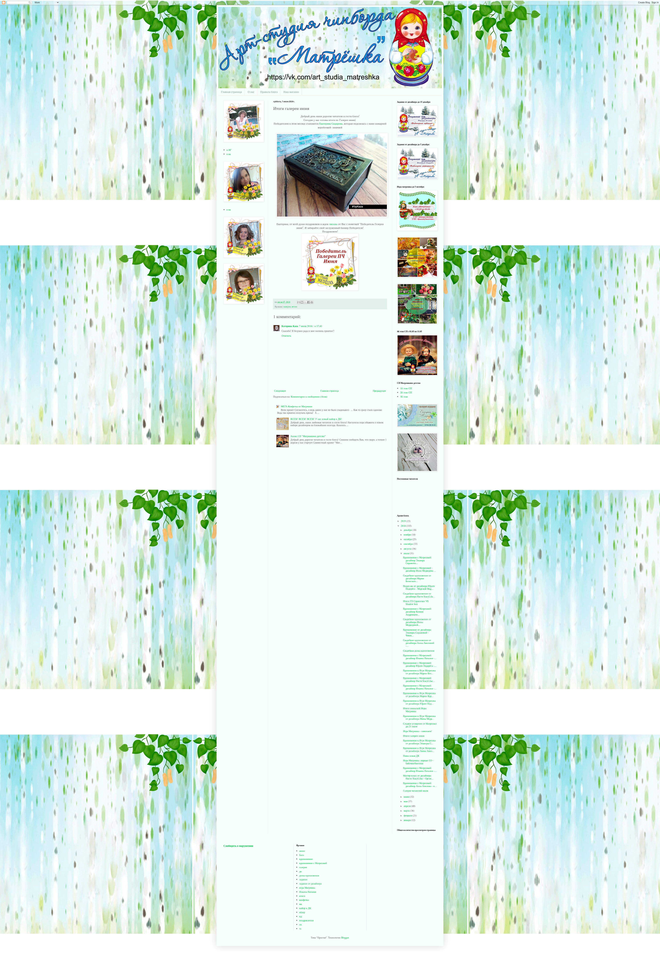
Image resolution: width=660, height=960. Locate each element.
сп (300, 924)
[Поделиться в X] (305, 302)
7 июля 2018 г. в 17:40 (310, 326)
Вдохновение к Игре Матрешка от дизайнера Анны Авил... (419, 749)
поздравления (306, 920)
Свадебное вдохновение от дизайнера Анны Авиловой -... (418, 643)
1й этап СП (406, 388)
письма (333, 224)
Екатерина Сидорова (331, 123)
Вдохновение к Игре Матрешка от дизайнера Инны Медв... (419, 717)
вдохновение (306, 859)
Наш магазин (291, 92)
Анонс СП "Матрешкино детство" (308, 436)
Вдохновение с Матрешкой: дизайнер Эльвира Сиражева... (417, 560)
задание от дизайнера (310, 883)
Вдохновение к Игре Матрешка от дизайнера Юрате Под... (419, 702)
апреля (407, 806)
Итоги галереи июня (413, 735)
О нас (251, 92)
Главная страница (231, 92)
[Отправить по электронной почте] (298, 302)
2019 (403, 521)
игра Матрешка (307, 887)
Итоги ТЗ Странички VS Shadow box (415, 602)
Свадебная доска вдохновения (418, 650)
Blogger (345, 937)
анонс (302, 850)
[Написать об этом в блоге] (302, 302)
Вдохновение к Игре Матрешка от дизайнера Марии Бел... (419, 672)
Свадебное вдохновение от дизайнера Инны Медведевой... (417, 622)
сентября (408, 543)
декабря (408, 530)
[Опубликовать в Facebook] (308, 302)
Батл (301, 855)
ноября (407, 534)
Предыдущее (379, 390)
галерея (287, 306)
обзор (302, 912)
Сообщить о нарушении (238, 846)
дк (300, 871)
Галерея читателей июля (415, 790)
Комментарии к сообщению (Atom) (309, 396)
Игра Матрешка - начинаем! (417, 731)
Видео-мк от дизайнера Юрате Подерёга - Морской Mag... (419, 587)
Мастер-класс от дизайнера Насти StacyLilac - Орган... (418, 777)
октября (408, 539)
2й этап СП (406, 392)
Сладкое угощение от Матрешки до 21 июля (420, 725)
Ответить (286, 335)
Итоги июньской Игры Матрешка (414, 710)
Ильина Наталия (307, 891)
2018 (403, 525)
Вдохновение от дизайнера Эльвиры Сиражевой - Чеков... (417, 632)
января (407, 820)
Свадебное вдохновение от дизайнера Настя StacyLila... (419, 595)
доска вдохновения (309, 875)
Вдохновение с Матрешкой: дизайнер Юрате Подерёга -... (419, 664)
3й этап (404, 396)
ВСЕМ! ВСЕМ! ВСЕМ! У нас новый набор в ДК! (316, 419)
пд (300, 916)
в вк (229, 154)
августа (408, 548)
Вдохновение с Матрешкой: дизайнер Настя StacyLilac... (419, 679)
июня (407, 796)
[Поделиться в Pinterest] (312, 302)
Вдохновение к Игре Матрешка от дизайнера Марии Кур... (419, 694)
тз (300, 928)
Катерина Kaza (290, 326)
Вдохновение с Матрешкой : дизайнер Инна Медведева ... (419, 569)
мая (406, 801)
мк (300, 904)
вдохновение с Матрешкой (313, 863)
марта (407, 810)
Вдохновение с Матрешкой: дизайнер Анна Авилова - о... (420, 784)
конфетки (304, 900)
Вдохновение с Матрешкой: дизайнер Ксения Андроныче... (417, 611)
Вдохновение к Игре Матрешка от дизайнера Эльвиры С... (419, 742)
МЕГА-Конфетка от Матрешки (296, 406)
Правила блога (269, 92)
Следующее (280, 390)
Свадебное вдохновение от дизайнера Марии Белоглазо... (417, 578)
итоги (294, 306)
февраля (408, 815)
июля (407, 553)
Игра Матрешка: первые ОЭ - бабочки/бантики (418, 762)
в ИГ (229, 150)
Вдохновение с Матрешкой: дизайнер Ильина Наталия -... (419, 657)
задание (303, 879)
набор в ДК (305, 908)
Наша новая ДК (411, 755)
